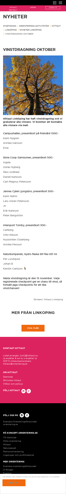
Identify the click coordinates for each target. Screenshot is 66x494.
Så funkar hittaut (12, 380)
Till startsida (9, 437)
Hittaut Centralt (13, 9)
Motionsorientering (13, 451)
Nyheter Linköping (31, 30)
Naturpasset (9, 448)
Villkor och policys (13, 384)
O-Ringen (8, 469)
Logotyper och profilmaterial (18, 455)
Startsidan (9, 26)
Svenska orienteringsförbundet (19, 466)
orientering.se (10, 424)
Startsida (8, 377)
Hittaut (56, 26)
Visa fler (33, 328)
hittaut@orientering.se (15, 364)
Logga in (53, 7)
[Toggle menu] (60, 2)
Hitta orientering (12, 441)
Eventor (7, 473)
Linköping (11, 30)
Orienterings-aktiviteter (34, 26)
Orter (33, 7)
